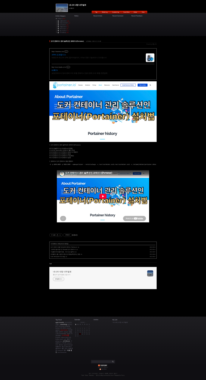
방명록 (106, 373)
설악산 (70, 324)
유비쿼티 (58, 335)
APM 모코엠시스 (59, 55)
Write (143, 12)
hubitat (57, 328)
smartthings (63, 324)
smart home (64, 330)
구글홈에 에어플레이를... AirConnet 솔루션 (63, 252)
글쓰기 (115, 373)
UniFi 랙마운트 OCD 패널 (58, 256)
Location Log (115, 12)
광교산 (61, 345)
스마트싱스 (66, 341)
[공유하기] (57, 235)
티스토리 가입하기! (103, 367)
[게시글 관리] (60, 235)
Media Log (105, 12)
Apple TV (70, 333)
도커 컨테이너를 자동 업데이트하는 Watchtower (64, 247)
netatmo (69, 328)
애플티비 (58, 346)
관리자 (111, 373)
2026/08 (82, 322)
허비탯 (64, 343)
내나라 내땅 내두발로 (77, 5)
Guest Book (126, 12)
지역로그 (101, 373)
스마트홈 (65, 335)
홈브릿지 (58, 348)
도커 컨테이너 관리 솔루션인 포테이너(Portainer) (67, 41)
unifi (65, 339)
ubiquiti (66, 332)
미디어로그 (95, 373)
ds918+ (61, 332)
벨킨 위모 (65, 348)
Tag (96, 12)
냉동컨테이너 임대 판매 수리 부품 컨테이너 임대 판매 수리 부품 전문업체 (79, 73)
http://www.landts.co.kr (59, 67)
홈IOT (69, 339)
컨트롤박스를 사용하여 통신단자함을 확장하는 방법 (65, 254)
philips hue (58, 341)
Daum (112, 375)
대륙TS (55, 70)
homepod (60, 350)
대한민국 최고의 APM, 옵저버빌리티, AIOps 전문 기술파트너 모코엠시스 (79, 57)
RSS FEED (104, 369)
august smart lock (66, 337)
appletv (57, 330)
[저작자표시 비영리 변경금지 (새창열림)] (75, 235)
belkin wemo (59, 339)
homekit (57, 337)
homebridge (62, 333)
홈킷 (65, 350)
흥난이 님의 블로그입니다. (62, 274)
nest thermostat (62, 352)
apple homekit (59, 322)
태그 (90, 373)
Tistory (123, 375)
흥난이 (98, 375)
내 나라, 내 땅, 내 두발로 (120, 322)
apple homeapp (68, 345)
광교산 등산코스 (67, 346)
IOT (56, 326)
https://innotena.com (58, 51)
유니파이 (63, 328)
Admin (135, 12)
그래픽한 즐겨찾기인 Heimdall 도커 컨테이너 (63, 249)
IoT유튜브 (88, 41)
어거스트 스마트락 (64, 326)
